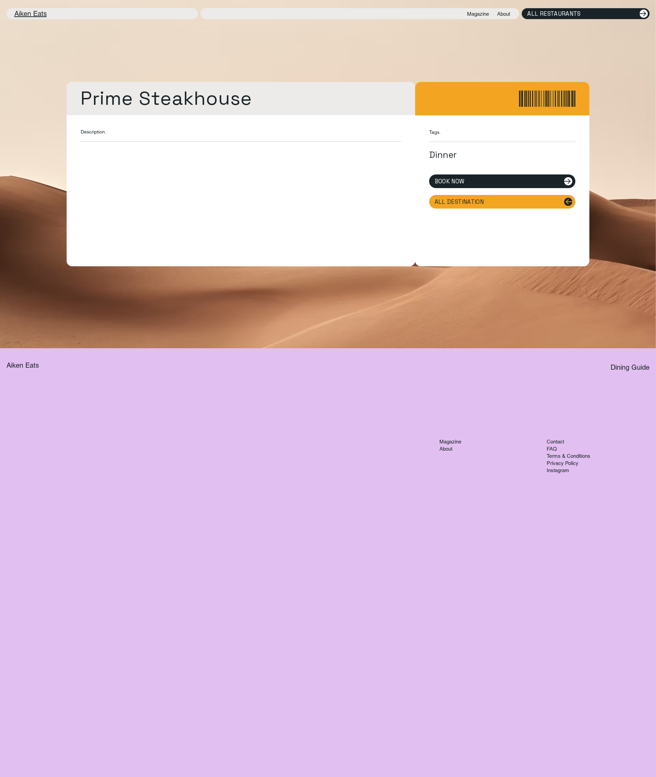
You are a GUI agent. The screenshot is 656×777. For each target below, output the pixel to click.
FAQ (552, 449)
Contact (555, 441)
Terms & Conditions (568, 456)
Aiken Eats (30, 14)
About (445, 449)
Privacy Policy (562, 463)
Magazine (450, 441)
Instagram (558, 470)
